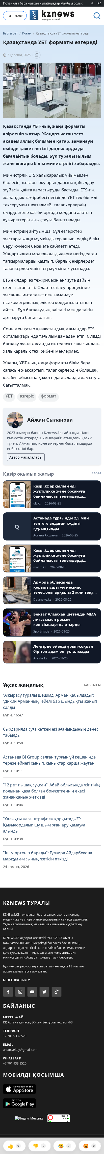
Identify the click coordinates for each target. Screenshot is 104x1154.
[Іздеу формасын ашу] (97, 16)
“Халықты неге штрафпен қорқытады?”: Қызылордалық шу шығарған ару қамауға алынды (44, 825)
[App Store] (52, 1089)
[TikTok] (56, 992)
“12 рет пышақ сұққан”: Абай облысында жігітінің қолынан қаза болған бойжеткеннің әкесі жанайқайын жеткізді (51, 791)
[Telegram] (44, 992)
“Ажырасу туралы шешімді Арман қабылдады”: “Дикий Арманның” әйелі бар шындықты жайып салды (50, 701)
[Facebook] (8, 992)
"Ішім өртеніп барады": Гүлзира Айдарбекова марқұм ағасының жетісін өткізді (47, 856)
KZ (99, 3)
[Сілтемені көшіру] (37, 55)
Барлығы (92, 685)
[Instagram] (20, 992)
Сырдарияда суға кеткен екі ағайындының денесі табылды (51, 732)
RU (92, 3)
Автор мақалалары (25, 457)
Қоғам (27, 33)
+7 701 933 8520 (15, 1036)
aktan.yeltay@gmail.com (20, 1050)
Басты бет (10, 33)
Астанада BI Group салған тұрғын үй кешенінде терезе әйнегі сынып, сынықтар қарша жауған (49, 760)
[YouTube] (32, 992)
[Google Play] (52, 1103)
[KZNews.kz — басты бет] (52, 15)
